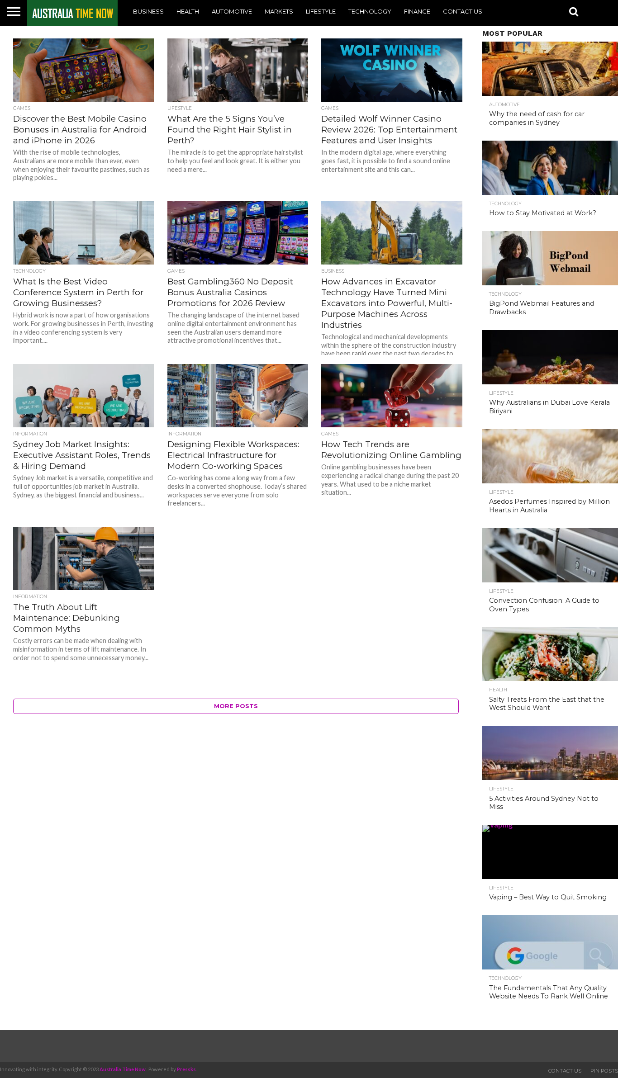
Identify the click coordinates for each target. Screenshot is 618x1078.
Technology (369, 11)
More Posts (236, 706)
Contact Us (462, 11)
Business (148, 11)
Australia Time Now (123, 1069)
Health (187, 11)
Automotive (232, 11)
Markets (279, 11)
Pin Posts (604, 1071)
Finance (417, 11)
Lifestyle (321, 11)
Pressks (186, 1069)
